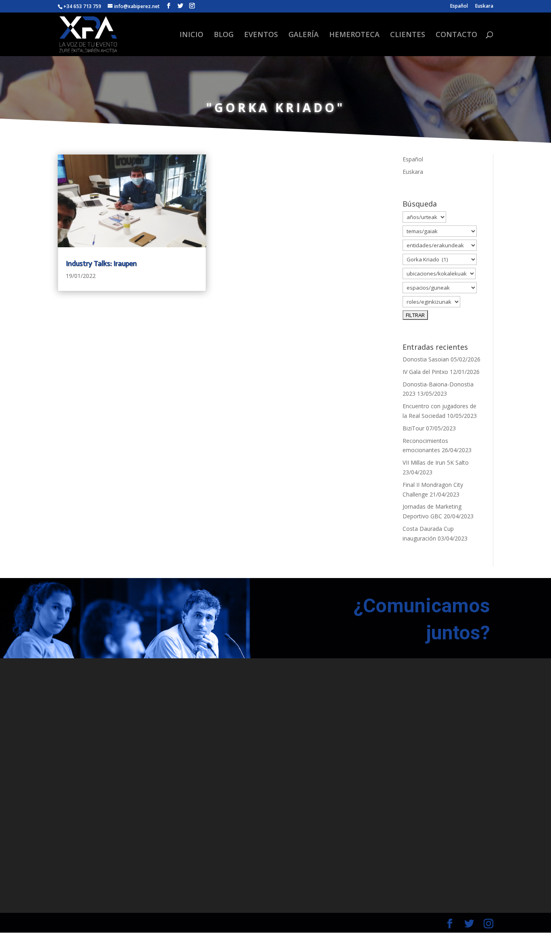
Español (459, 6)
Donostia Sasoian (426, 359)
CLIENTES (407, 35)
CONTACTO (456, 35)
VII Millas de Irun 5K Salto (436, 462)
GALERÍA (303, 35)
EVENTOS (261, 35)
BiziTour (413, 428)
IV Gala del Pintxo (425, 372)
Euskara (484, 6)
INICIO (191, 35)
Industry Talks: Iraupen (101, 263)
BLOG (224, 35)
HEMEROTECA (354, 35)
